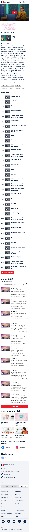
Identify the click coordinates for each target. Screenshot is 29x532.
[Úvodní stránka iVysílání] (5, 2)
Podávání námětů (19, 510)
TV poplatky (4, 497)
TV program (4, 491)
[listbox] (14, 486)
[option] (5, 486)
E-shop (3, 510)
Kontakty (17, 516)
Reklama (17, 494)
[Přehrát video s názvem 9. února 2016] (14, 12)
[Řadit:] (26, 284)
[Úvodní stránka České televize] (7, 465)
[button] (14, 12)
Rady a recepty (5, 85)
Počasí (3, 507)
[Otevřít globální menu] (27, 2)
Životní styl (17, 85)
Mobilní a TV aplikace (6, 513)
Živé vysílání (4, 494)
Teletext (3, 500)
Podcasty (3, 504)
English (3, 529)
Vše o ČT (3, 516)
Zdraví (12, 85)
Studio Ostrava (19, 500)
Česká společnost (20, 88)
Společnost (4, 88)
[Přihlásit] (23, 2)
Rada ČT (17, 504)
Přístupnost (19, 529)
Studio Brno (18, 497)
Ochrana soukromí (10, 529)
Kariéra (17, 507)
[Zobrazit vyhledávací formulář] (20, 2)
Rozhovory (11, 88)
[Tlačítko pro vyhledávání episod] (23, 284)
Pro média (18, 491)
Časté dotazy (18, 513)
